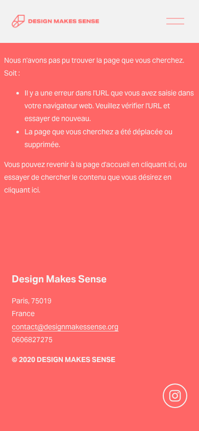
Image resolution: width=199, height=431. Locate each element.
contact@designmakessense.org (65, 326)
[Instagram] (175, 396)
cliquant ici (158, 164)
